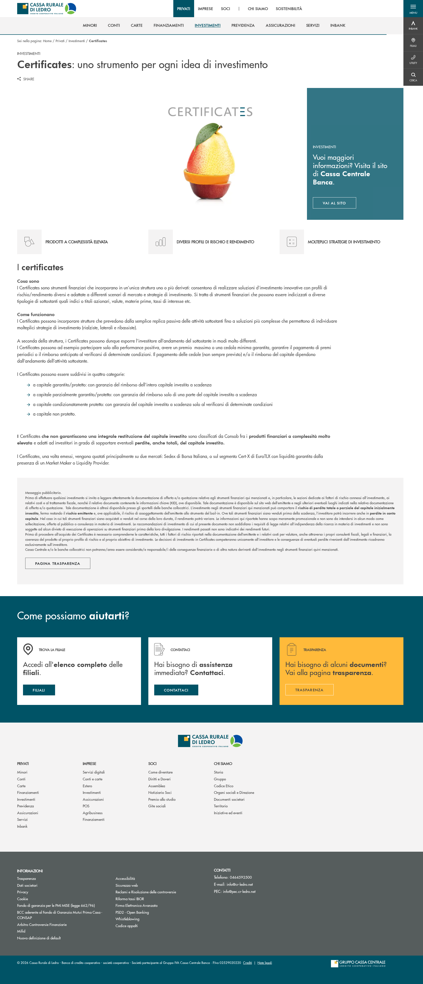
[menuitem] (90, 25)
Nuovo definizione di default (39, 937)
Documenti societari (229, 799)
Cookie (22, 898)
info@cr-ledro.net (240, 884)
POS (86, 805)
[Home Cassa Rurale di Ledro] (46, 8)
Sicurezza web (127, 885)
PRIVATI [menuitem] (183, 8)
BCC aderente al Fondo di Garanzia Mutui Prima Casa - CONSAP (59, 915)
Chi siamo (223, 763)
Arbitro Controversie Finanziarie (60, 924)
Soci (152, 763)
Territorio (221, 805)
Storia (218, 772)
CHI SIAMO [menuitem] (258, 8)
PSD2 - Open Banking (151, 912)
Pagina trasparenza (57, 563)
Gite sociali (157, 805)
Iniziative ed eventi (228, 812)
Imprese (89, 763)
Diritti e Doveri (159, 778)
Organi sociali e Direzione (234, 792)
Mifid (21, 931)
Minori (22, 772)
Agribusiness (93, 812)
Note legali (265, 962)
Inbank (22, 826)
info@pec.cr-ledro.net (239, 891)
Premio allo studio (162, 799)
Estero (87, 785)
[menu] (239, 8)
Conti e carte (92, 778)
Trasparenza (26, 878)
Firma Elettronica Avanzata (136, 905)
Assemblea (156, 785)
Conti (21, 778)
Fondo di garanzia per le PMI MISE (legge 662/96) (62, 905)
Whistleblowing (127, 918)
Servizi (22, 819)
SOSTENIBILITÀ (289, 8)
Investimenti (77, 40)
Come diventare (160, 772)
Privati (60, 40)
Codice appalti (127, 925)
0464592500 (241, 877)
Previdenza (25, 805)
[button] (413, 8)
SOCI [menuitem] (225, 8)
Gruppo (220, 778)
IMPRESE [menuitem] (205, 8)
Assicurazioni (27, 812)
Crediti (247, 962)
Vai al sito (339, 204)
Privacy (22, 891)
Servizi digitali (94, 772)
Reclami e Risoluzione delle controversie (146, 891)
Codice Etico (223, 785)
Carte (21, 785)
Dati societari (27, 885)
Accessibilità (125, 878)
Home (47, 40)
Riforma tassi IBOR (148, 898)
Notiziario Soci (160, 792)
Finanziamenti (28, 792)
